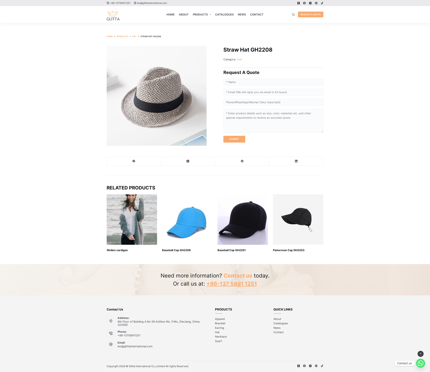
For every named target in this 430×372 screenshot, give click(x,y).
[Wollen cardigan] (132, 219)
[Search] (293, 14)
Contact (257, 14)
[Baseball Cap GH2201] (243, 219)
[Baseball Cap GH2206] (187, 219)
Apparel (220, 319)
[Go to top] (421, 354)
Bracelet (220, 323)
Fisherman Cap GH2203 (289, 250)
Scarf (218, 341)
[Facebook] (304, 3)
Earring (219, 327)
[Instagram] (310, 3)
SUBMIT (234, 139)
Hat (239, 59)
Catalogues (224, 14)
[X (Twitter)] (188, 161)
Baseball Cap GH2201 (232, 250)
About (184, 14)
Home (170, 14)
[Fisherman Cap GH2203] (298, 219)
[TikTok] (322, 3)
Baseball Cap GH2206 (176, 250)
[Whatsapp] (420, 363)
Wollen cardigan (117, 250)
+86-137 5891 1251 (231, 283)
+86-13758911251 (129, 335)
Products (200, 14)
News (242, 14)
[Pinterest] (316, 3)
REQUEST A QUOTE (310, 14)
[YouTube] (298, 3)
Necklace (221, 336)
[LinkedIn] (296, 161)
